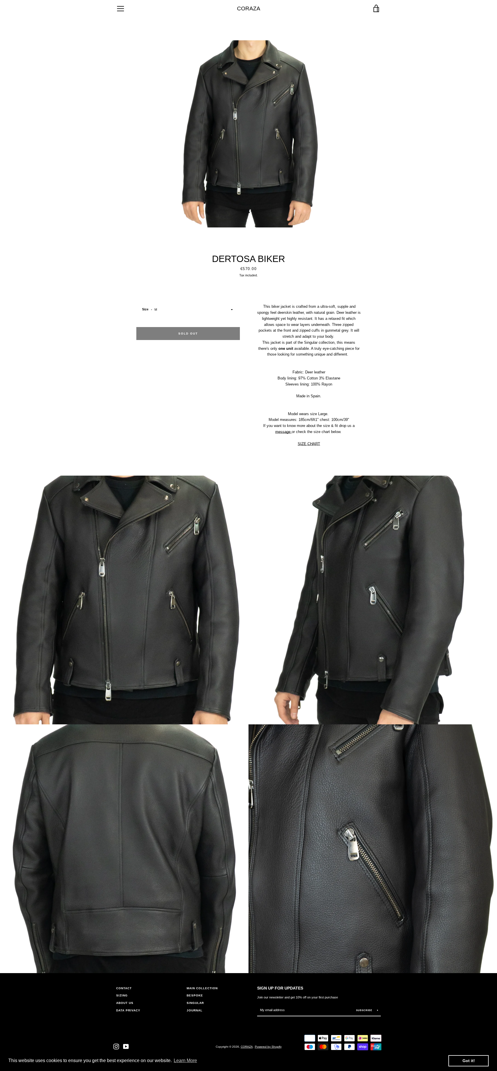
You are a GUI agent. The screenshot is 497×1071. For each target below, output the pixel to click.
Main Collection (202, 988)
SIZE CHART (309, 444)
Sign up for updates (280, 988)
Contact (124, 988)
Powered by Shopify (268, 1046)
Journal (194, 1010)
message (283, 432)
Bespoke (195, 995)
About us (124, 1002)
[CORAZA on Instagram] (116, 1046)
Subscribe (364, 1010)
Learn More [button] (185, 1060)
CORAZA (248, 8)
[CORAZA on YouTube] (126, 1046)
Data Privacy (128, 1010)
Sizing (122, 995)
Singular (195, 1002)
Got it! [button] (468, 1060)
